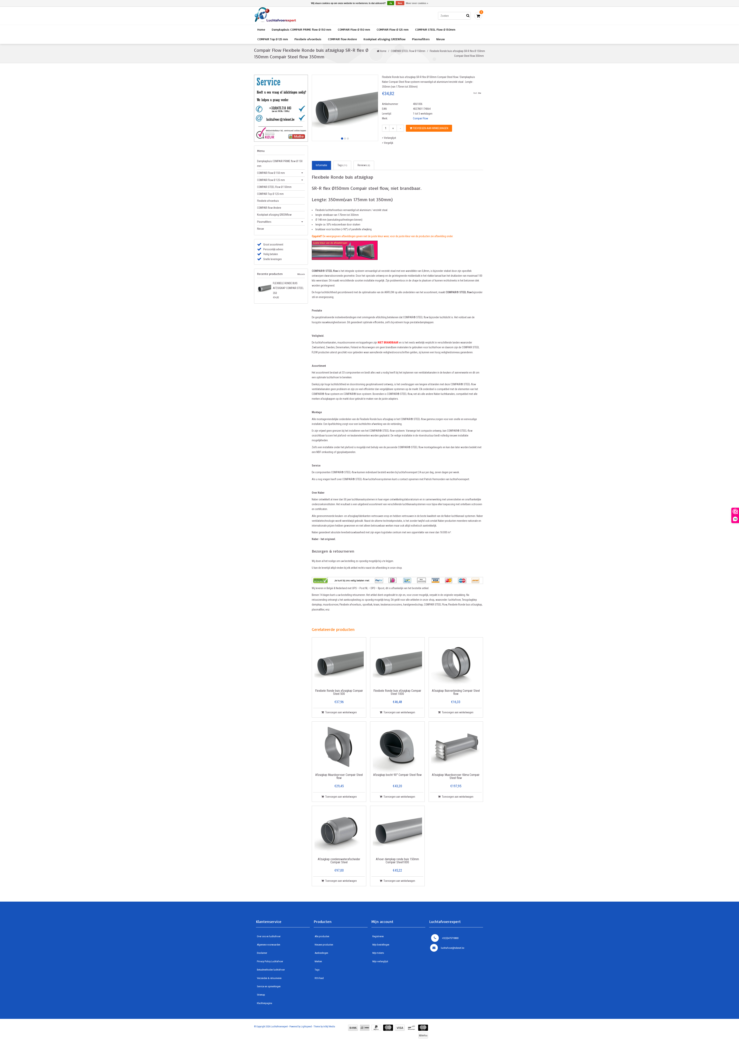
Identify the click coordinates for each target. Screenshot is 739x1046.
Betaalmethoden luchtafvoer (271, 969)
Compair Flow (420, 118)
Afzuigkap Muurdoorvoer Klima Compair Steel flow (456, 776)
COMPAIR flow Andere (342, 39)
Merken (318, 961)
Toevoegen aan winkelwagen (430, 128)
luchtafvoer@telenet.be (452, 947)
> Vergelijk (387, 142)
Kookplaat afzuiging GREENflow (384, 39)
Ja (390, 3)
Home (261, 29)
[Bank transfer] (353, 1028)
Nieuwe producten (324, 944)
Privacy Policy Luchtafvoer (270, 961)
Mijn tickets (378, 952)
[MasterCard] (388, 1028)
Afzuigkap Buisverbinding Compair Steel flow (456, 692)
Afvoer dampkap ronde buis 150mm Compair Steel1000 (397, 861)
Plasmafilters (421, 39)
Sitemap (261, 994)
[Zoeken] (468, 15)
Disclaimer (262, 952)
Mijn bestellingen (380, 944)
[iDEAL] (365, 1028)
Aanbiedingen (321, 952)
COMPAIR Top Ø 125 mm (272, 39)
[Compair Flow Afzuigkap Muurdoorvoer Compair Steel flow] (339, 747)
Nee (400, 3)
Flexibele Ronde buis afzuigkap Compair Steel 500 (339, 692)
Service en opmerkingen (269, 986)
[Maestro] (423, 1028)
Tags (342, 165)
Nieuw (440, 39)
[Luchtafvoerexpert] (309, 16)
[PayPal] (376, 1028)
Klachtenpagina (264, 1003)
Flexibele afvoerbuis (307, 39)
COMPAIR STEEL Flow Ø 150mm (435, 29)
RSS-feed (319, 978)
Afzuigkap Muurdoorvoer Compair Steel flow (339, 776)
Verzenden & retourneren (269, 978)
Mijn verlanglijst (380, 961)
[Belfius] (423, 1035)
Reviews (364, 165)
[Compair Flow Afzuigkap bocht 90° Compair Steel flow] (397, 747)
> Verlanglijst (389, 137)
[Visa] (400, 1028)
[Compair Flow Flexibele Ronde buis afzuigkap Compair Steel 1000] (397, 663)
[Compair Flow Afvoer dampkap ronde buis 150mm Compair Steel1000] (397, 831)
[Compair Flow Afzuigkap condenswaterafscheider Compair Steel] (339, 831)
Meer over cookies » (417, 3)
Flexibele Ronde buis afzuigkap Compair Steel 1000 (397, 692)
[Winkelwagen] (478, 16)
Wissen (301, 274)
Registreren (378, 936)
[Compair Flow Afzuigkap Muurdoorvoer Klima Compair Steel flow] (455, 747)
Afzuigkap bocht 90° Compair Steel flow (397, 775)
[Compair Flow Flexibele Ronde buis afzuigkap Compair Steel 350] (264, 288)
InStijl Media (329, 1026)
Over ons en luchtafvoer (269, 936)
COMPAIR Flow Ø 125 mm (393, 29)
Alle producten (322, 936)
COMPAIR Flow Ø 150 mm (354, 29)
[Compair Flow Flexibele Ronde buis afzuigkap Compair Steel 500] (339, 663)
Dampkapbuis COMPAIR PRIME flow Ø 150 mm (301, 29)
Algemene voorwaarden (268, 944)
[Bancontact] (411, 1028)
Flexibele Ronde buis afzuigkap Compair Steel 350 (288, 288)
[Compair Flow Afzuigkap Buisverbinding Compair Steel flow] (455, 663)
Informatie (321, 165)
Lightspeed (306, 1026)
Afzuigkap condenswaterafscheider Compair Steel (339, 861)
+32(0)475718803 (450, 938)
